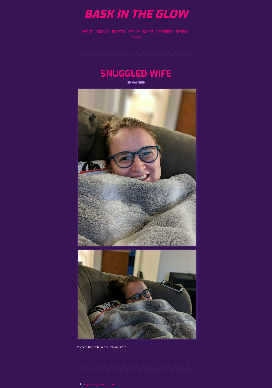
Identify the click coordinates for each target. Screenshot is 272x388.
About (87, 31)
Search (182, 31)
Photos (118, 31)
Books (148, 31)
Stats (136, 38)
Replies (134, 31)
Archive (102, 31)
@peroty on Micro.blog (100, 384)
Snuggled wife (136, 73)
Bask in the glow (136, 14)
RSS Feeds (164, 31)
